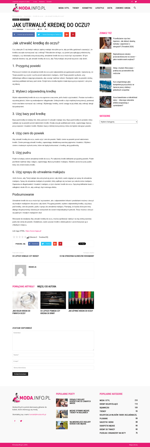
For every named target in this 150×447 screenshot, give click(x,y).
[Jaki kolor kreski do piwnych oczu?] (25, 300)
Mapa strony (133, 445)
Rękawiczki (104, 408)
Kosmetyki (87, 8)
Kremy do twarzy (107, 429)
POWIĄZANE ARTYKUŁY (23, 286)
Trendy (75, 8)
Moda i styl (63, 8)
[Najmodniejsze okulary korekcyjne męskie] (62, 425)
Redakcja (20, 29)
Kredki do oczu (25, 19)
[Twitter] (136, 1)
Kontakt (49, 1)
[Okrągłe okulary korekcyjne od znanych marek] (62, 403)
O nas (35, 1)
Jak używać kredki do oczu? (80, 311)
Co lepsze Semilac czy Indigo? (25, 256)
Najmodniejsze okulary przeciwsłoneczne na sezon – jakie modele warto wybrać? (124, 57)
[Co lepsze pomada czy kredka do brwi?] (53, 300)
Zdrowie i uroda (123, 8)
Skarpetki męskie (107, 426)
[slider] (19, 237)
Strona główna (17, 16)
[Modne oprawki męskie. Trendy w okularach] (62, 414)
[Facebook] (132, 1)
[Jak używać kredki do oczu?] (81, 300)
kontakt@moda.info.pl (37, 414)
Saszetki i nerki (106, 422)
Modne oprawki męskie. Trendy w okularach (80, 412)
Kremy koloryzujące (109, 404)
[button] (135, 8)
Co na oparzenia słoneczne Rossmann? (77, 256)
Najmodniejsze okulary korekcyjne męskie (80, 423)
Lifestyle (99, 8)
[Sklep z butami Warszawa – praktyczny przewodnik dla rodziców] (105, 72)
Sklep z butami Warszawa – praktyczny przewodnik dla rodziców (124, 70)
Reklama (42, 1)
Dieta (109, 8)
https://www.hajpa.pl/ (33, 231)
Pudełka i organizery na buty (113, 433)
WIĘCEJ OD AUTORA (46, 286)
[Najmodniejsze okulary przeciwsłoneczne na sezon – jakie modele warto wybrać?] (105, 58)
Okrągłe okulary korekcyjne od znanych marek (80, 401)
